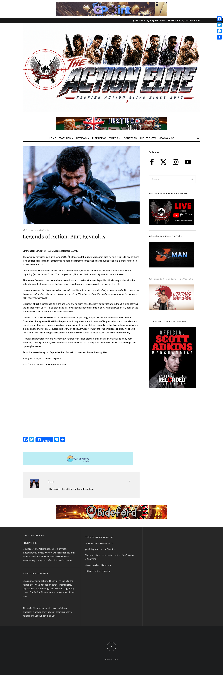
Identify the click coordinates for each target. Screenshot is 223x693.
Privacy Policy (30, 542)
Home (52, 138)
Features (65, 138)
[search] (192, 179)
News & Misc (166, 138)
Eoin (51, 481)
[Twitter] (219, 25)
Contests (130, 138)
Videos (113, 138)
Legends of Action (42, 230)
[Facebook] (219, 19)
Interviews (99, 138)
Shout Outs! (147, 138)
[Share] (219, 37)
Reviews (81, 138)
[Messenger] (219, 31)
